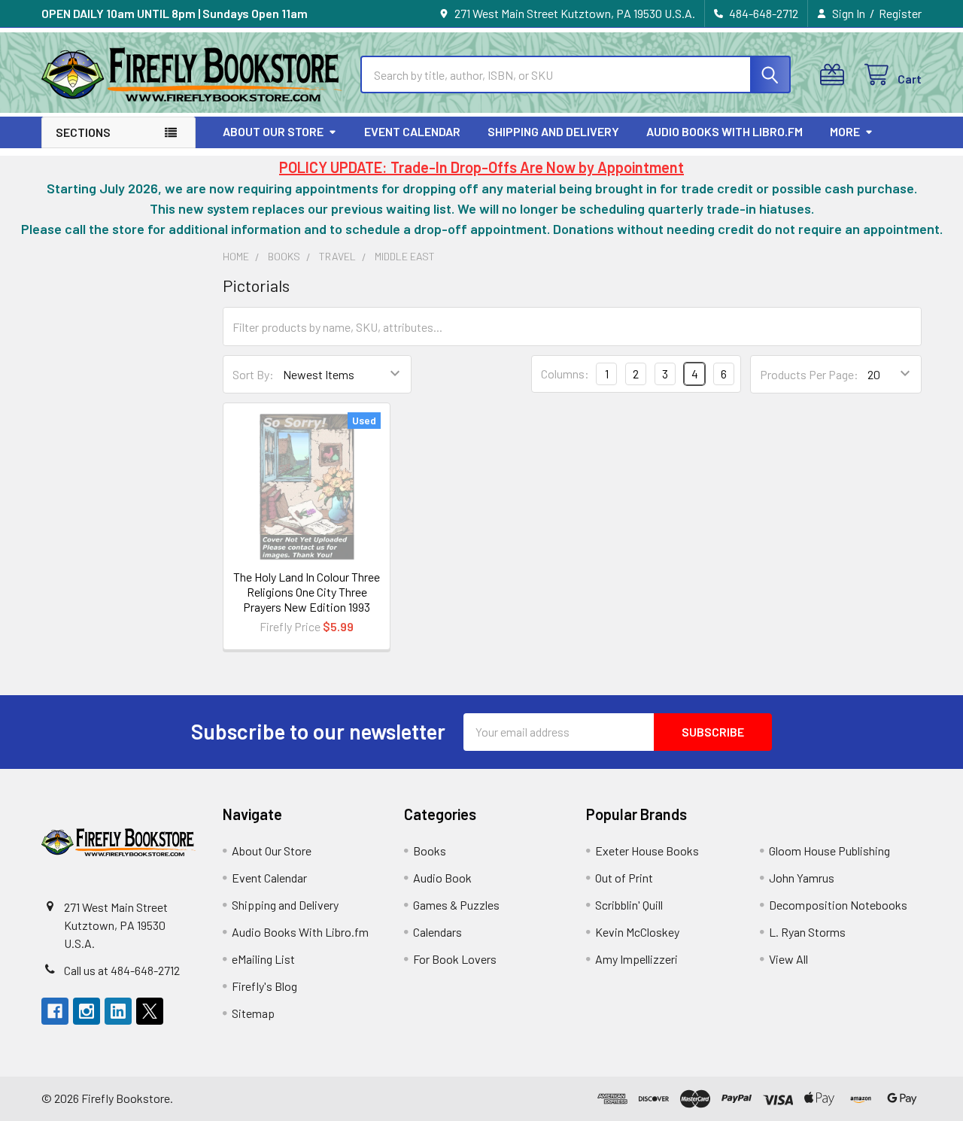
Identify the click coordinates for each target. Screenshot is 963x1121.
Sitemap (253, 1013)
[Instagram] (86, 1011)
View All (788, 959)
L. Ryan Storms (807, 932)
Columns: (565, 373)
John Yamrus (801, 877)
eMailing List (263, 959)
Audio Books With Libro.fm (724, 131)
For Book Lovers (455, 959)
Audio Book (442, 877)
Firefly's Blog (264, 986)
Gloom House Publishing (829, 850)
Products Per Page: (809, 374)
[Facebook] (54, 1011)
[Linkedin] (118, 1011)
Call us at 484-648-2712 (122, 970)
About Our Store (273, 131)
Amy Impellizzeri (636, 959)
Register (900, 13)
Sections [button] (83, 132)
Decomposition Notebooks (838, 905)
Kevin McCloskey (637, 932)
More (845, 131)
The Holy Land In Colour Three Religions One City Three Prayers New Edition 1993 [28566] (306, 599)
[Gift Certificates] (835, 75)
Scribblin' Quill (629, 905)
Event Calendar (412, 131)
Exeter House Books (647, 850)
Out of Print (624, 877)
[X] (149, 1011)
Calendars (437, 932)
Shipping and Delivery (553, 131)
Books (429, 850)
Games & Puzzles (456, 905)
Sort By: (253, 374)
